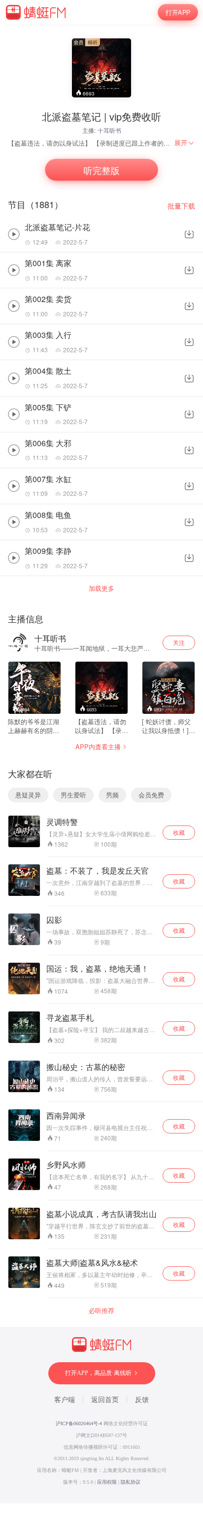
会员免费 (151, 794)
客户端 (64, 1400)
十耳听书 (109, 130)
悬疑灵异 (28, 794)
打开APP (178, 12)
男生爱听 (73, 794)
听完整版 (102, 169)
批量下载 (181, 206)
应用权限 (107, 1482)
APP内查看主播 (98, 746)
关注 (179, 642)
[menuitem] (184, 142)
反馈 (142, 1400)
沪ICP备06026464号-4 (79, 1423)
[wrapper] (101, 764)
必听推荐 (101, 1310)
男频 (112, 794)
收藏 (179, 832)
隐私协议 (130, 1482)
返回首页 (105, 1400)
